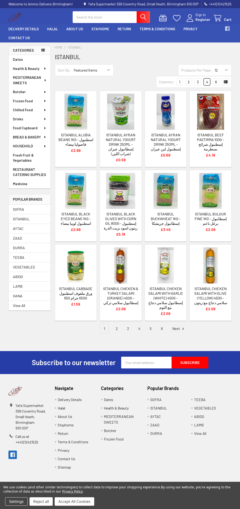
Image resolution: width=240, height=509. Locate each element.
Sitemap (64, 467)
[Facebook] (227, 28)
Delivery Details (23, 29)
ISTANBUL (21, 219)
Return (124, 29)
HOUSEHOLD (23, 146)
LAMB (17, 286)
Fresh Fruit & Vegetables (23, 158)
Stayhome (100, 29)
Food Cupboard (25, 128)
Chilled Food (23, 110)
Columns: (166, 82)
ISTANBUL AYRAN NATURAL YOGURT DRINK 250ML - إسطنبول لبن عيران (166, 142)
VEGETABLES (24, 267)
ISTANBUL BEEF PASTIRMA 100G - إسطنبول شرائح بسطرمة (210, 142)
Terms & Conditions (157, 29)
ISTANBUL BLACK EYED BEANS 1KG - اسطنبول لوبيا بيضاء (76, 219)
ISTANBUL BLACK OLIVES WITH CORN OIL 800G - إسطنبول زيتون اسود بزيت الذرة (121, 221)
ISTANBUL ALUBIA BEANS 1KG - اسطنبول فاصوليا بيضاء (75, 139)
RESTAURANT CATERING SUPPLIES (29, 172)
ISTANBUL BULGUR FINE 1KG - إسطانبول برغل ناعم (211, 219)
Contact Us (19, 38)
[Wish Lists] (177, 18)
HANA (17, 296)
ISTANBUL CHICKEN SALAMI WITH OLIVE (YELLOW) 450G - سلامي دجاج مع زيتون (210, 295)
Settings (16, 501)
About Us (74, 29)
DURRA (19, 247)
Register (202, 19)
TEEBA (18, 257)
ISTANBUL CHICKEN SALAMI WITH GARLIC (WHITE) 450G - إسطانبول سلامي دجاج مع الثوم (165, 298)
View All (19, 305)
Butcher (19, 92)
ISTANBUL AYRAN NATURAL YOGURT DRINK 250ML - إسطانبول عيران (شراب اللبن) (121, 144)
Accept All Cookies (74, 501)
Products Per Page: (196, 70)
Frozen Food (23, 101)
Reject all (41, 501)
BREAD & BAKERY (27, 137)
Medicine (20, 184)
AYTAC (18, 228)
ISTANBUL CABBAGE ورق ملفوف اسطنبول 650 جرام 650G (75, 293)
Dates (18, 59)
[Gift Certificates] (163, 18)
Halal (52, 29)
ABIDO (18, 276)
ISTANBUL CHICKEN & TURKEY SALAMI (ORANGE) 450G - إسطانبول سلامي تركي (120, 295)
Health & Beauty (26, 68)
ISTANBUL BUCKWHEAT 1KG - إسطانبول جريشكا (165, 219)
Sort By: (64, 70)
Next (176, 328)
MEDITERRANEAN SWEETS (27, 80)
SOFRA (18, 209)
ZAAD (17, 238)
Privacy (190, 29)
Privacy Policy (72, 491)
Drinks (18, 119)
